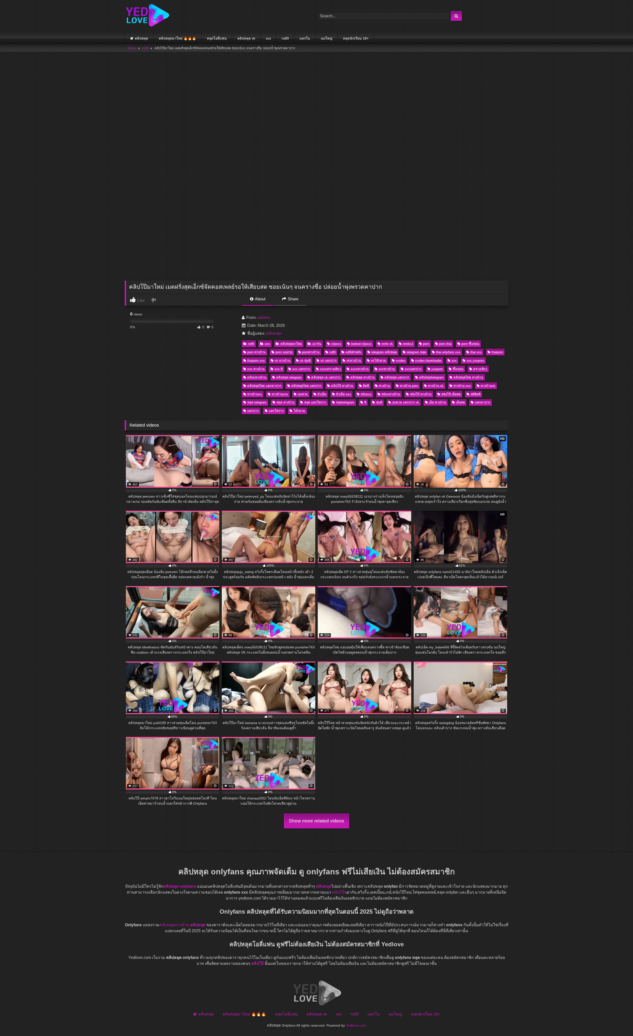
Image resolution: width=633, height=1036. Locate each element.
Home (132, 48)
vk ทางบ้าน (282, 360)
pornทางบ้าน (310, 352)
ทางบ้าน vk (436, 386)
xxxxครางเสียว (330, 369)
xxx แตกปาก (301, 369)
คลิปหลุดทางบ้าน (174, 925)
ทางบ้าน (384, 386)
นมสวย (303, 394)
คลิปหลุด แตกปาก (396, 377)
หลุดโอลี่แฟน (217, 38)
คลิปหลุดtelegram (431, 377)
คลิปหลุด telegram (289, 377)
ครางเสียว (480, 369)
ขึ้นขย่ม (458, 369)
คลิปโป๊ (338, 892)
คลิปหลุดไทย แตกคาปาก (264, 386)
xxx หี (278, 369)
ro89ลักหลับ (353, 352)
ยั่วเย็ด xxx (343, 394)
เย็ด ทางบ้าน (437, 402)
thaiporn (497, 352)
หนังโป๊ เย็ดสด (451, 394)
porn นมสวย (284, 352)
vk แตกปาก (328, 360)
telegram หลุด (416, 352)
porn (426, 344)
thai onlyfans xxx (448, 352)
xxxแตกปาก (413, 369)
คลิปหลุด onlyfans (179, 886)
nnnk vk (387, 344)
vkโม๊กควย (378, 360)
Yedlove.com (356, 1025)
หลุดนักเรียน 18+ (356, 38)
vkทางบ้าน (353, 360)
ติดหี (366, 386)
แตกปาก (253, 411)
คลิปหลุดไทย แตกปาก (306, 386)
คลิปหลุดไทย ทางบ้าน (468, 377)
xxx (268, 38)
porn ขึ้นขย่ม (470, 344)
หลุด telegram (257, 402)
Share (292, 299)
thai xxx (476, 352)
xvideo (400, 360)
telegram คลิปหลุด (384, 352)
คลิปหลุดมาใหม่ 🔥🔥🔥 (177, 38)
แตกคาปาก (482, 402)
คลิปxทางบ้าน (256, 377)
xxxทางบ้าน (387, 369)
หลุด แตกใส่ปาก (315, 402)
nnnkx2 (408, 344)
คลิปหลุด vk (246, 38)
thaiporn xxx (256, 360)
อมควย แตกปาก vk (405, 402)
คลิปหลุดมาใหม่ (291, 344)
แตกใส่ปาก (276, 411)
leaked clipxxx (361, 344)
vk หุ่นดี (305, 360)
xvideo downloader (428, 360)
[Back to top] (617, 1021)
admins (263, 317)
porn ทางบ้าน (256, 352)
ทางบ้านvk (488, 386)
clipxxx (336, 344)
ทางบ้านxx (254, 394)
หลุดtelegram (345, 402)
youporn (437, 369)
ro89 (285, 38)
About (259, 299)
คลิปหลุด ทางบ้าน (362, 377)
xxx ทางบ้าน (256, 369)
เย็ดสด (460, 402)
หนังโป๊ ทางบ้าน (420, 394)
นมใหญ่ (326, 38)
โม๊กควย (299, 411)
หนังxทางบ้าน (391, 394)
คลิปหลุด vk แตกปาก (325, 377)
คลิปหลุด (141, 38)
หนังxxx (366, 394)
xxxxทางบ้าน (360, 369)
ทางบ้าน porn (409, 386)
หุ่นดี (379, 402)
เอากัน (316, 344)
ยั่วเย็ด (321, 394)
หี (365, 402)
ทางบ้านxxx (280, 394)
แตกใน (304, 38)
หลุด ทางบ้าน (285, 402)
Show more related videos (316, 820)
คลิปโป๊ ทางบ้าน (342, 386)
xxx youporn (475, 360)
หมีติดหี (475, 394)
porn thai (445, 344)
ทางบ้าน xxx (462, 386)
